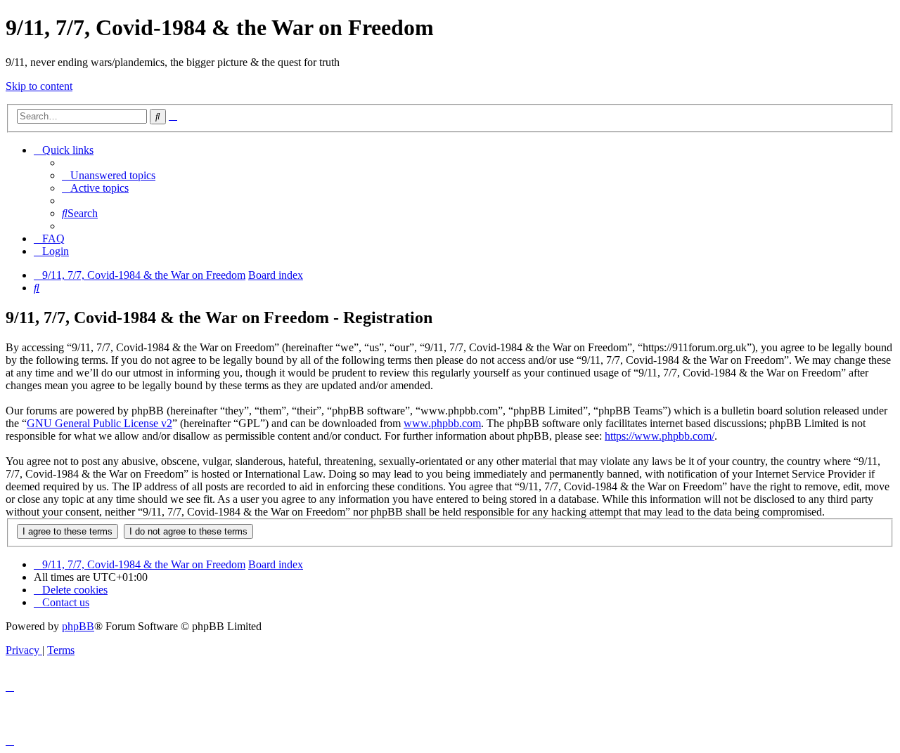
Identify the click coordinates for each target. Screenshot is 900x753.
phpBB (78, 626)
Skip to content (39, 86)
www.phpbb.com (442, 423)
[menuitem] (108, 175)
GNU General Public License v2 (99, 423)
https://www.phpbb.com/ (659, 436)
